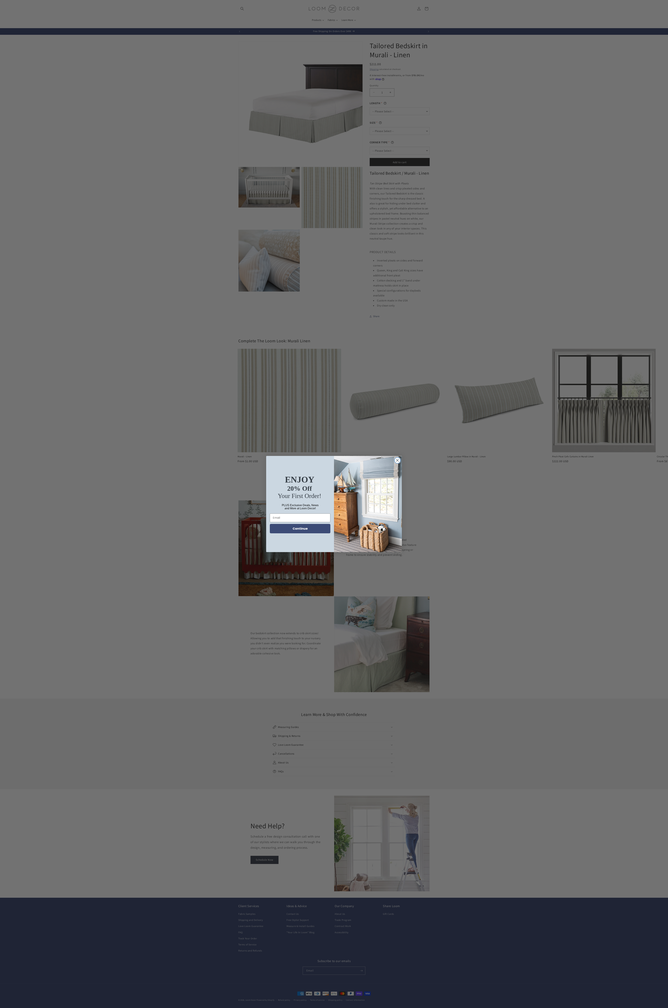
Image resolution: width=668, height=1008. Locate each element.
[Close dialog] (397, 460)
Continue (300, 528)
